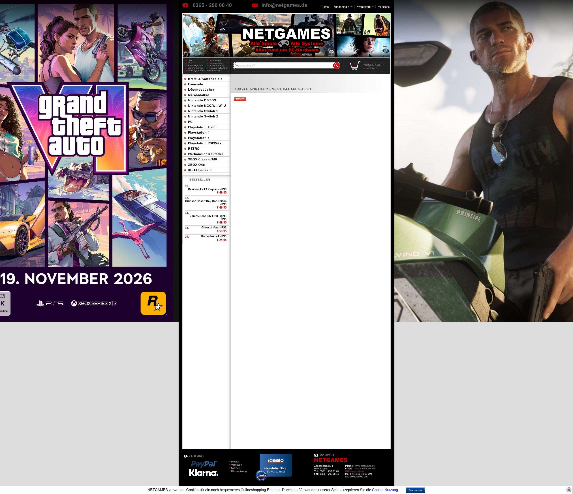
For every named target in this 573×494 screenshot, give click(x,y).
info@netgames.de (284, 5)
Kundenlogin (343, 7)
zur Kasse (371, 68)
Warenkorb (364, 6)
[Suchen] (336, 65)
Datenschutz (216, 63)
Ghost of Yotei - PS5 (214, 227)
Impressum (215, 60)
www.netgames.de (365, 465)
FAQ (190, 63)
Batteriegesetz (195, 65)
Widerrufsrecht (195, 68)
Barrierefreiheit (217, 65)
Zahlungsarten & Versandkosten (197, 70)
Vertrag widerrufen (219, 68)
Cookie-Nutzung (385, 490)
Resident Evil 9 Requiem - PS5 (207, 189)
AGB (190, 60)
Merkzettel (384, 7)
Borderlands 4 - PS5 (214, 236)
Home (325, 7)
